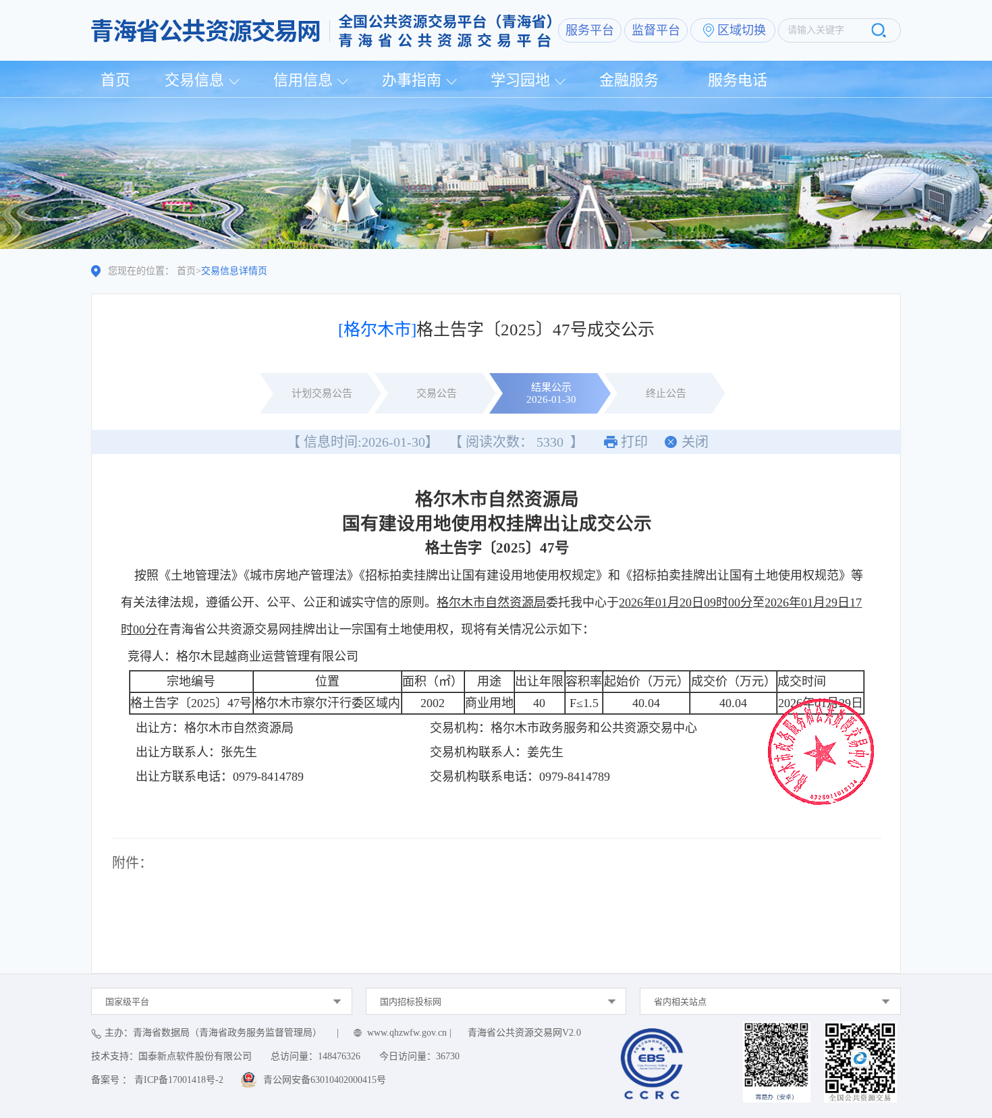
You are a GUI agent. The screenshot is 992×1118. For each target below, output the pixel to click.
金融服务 (629, 80)
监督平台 (656, 30)
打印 (634, 442)
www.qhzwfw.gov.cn (407, 1033)
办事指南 (411, 80)
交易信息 (194, 80)
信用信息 (303, 80)
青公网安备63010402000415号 (324, 1080)
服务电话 (737, 80)
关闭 (695, 442)
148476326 (339, 1056)
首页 (115, 80)
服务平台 (590, 30)
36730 (448, 1056)
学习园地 (520, 80)
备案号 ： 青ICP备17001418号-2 (157, 1080)
